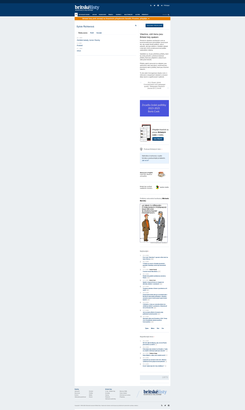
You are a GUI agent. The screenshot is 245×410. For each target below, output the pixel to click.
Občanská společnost (80, 397)
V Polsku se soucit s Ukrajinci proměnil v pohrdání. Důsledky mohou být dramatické (154, 265)
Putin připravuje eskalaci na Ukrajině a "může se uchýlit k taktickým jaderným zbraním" (155, 350)
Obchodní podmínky (110, 399)
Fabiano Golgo (153, 353)
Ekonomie (77, 393)
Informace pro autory (125, 395)
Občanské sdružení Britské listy (93, 405)
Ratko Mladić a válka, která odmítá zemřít (155, 355)
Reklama (107, 397)
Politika (91, 393)
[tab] (83, 32)
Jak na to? (145, 160)
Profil (92, 33)
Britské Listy (155, 393)
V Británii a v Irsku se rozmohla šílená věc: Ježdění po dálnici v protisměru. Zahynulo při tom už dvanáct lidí (155, 306)
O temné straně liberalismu (151, 271)
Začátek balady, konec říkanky (88, 40)
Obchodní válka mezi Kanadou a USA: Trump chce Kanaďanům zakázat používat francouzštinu (155, 320)
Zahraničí (77, 391)
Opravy (107, 395)
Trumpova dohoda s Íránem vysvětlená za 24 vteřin (155, 289)
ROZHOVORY (102, 14)
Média (90, 395)
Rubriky (119, 14)
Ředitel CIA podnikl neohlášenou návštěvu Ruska (154, 276)
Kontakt (99, 33)
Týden (147, 328)
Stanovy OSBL (123, 391)
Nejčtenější (144, 251)
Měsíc (152, 328)
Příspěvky (145, 14)
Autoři (137, 14)
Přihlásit (166, 5)
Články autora (82, 33)
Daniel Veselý (153, 269)
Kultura (76, 395)
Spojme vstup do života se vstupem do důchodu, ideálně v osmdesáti (153, 283)
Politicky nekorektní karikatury (154, 199)
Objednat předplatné (154, 25)
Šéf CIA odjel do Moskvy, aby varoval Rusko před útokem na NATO (155, 343)
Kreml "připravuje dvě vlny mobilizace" (154, 366)
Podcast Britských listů (152, 149)
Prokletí (80, 45)
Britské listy (88, 8)
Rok (158, 328)
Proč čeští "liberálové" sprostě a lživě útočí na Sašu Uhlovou (155, 258)
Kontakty (107, 393)
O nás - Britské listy (110, 391)
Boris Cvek (152, 280)
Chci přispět (158, 139)
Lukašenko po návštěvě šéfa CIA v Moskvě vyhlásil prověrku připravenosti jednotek (155, 360)
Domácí (91, 391)
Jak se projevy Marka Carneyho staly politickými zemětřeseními (153, 313)
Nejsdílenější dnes (146, 336)
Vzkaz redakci (123, 393)
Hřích (79, 50)
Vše (163, 328)
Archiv (94, 14)
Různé (90, 397)
